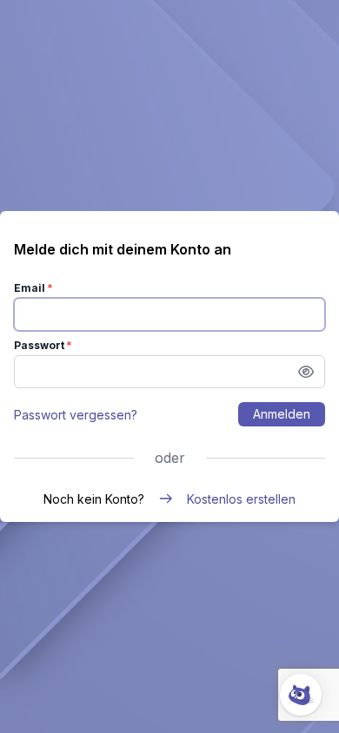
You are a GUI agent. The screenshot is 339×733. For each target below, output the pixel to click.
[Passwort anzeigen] (306, 372)
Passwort (39, 345)
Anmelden (281, 413)
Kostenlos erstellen (241, 499)
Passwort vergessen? (75, 414)
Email (29, 287)
